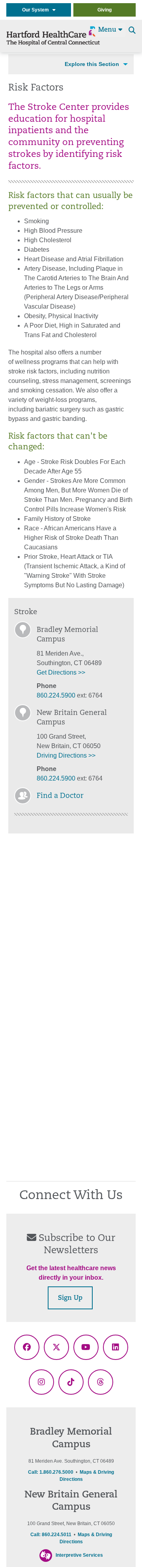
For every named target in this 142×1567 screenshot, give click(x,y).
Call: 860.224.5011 (50, 1534)
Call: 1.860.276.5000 (50, 1472)
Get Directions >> (61, 672)
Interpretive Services (79, 1555)
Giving (104, 10)
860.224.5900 (56, 695)
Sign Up (70, 1298)
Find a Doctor (60, 796)
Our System (37, 10)
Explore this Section (92, 64)
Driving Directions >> (66, 755)
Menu (108, 30)
